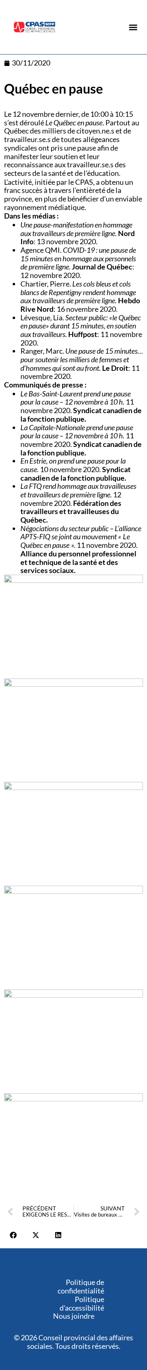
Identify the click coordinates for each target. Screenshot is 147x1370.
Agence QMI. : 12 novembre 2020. (78, 262)
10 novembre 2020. (75, 469)
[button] (133, 27)
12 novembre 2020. (78, 502)
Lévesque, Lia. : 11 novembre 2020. (81, 330)
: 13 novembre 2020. (77, 233)
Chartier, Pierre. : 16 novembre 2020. (80, 296)
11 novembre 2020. (81, 406)
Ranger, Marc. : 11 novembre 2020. (81, 363)
